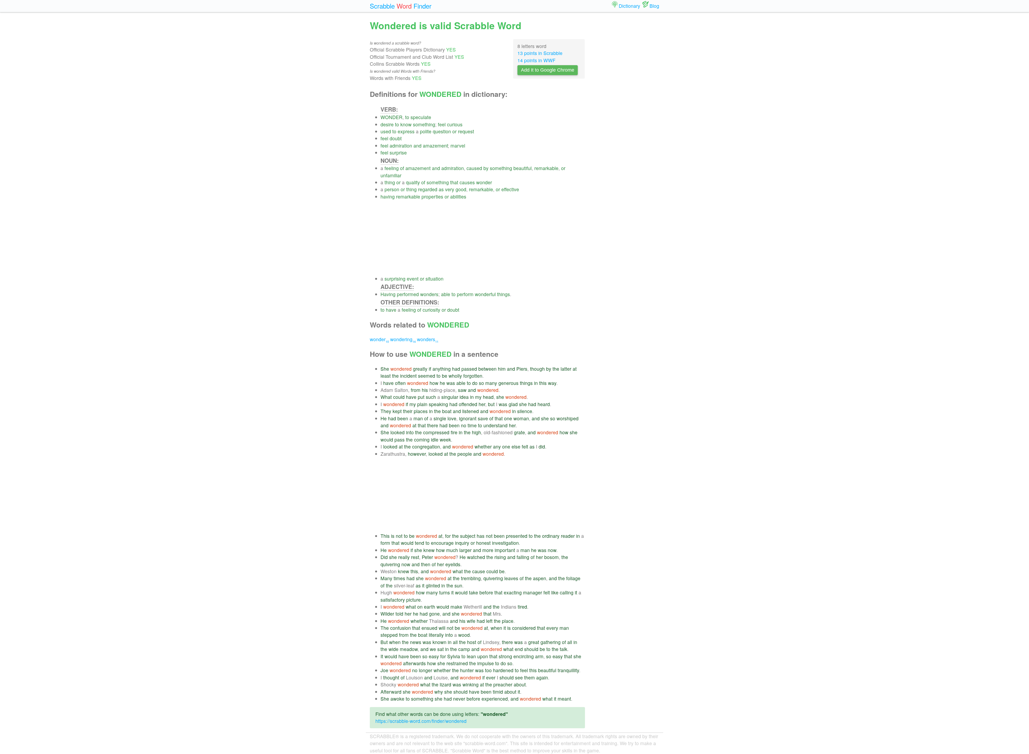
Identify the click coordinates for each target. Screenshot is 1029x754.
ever (490, 677)
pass (399, 439)
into (410, 432)
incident (408, 375)
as (441, 189)
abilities (458, 196)
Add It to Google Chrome (547, 70)
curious (455, 124)
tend (419, 542)
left (489, 620)
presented (516, 535)
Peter (427, 557)
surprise (398, 152)
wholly (455, 375)
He (384, 418)
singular (449, 396)
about (520, 684)
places (421, 411)
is (392, 535)
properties (432, 196)
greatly (420, 368)
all (455, 642)
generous (508, 383)
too (488, 670)
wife (471, 620)
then (425, 564)
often (400, 383)
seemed (426, 375)
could (399, 396)
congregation (426, 446)
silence (524, 411)
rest (415, 557)
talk (563, 649)
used (386, 131)
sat (440, 649)
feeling (392, 168)
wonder (484, 182)
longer (425, 670)
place (507, 620)
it (423, 585)
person (392, 189)
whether (483, 446)
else (516, 446)
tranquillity (568, 670)
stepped (389, 634)
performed (408, 294)
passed (469, 368)
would (387, 439)
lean (471, 656)
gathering (550, 642)
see (519, 677)
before (486, 592)
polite (425, 131)
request (466, 131)
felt (525, 446)
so (481, 383)
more (487, 550)
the (556, 368)
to (407, 117)
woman (521, 418)
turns (444, 592)
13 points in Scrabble (539, 53)
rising (500, 557)
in (536, 383)
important (505, 550)
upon (482, 656)
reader (568, 535)
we (433, 649)
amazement (435, 145)
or (454, 131)
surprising (395, 278)
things (503, 294)
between (487, 368)
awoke (397, 698)
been (402, 418)
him (502, 368)
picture (413, 599)
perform (465, 294)
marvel (457, 145)
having (388, 196)
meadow (409, 649)
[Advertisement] (483, 237)
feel (442, 124)
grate (519, 432)
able (445, 294)
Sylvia (453, 656)
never (459, 698)
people (464, 453)
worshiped (568, 418)
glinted (433, 585)
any (497, 446)
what (458, 571)
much (452, 550)
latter (566, 368)
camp (464, 649)
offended (468, 404)
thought (391, 677)
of (402, 168)
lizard (445, 684)
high (476, 432)
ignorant (467, 418)
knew (429, 550)
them (529, 677)
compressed (436, 432)
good (461, 189)
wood (464, 634)
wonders (429, 294)
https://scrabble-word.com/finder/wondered (421, 721)
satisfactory (393, 599)
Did (384, 557)
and (417, 145)
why (438, 691)
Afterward (391, 691)
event (413, 278)
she (500, 396)
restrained (457, 663)
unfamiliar (391, 175)
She (385, 368)
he (442, 383)
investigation (505, 542)
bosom (551, 557)
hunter (467, 670)
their (407, 411)
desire (387, 124)
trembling (471, 578)
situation (434, 278)
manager (532, 592)
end (519, 649)
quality (413, 182)
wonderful (485, 294)
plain (422, 404)
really (404, 557)
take (473, 592)
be (444, 375)
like (554, 592)
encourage (442, 542)
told (399, 613)
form (385, 542)
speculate (421, 117)
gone (434, 613)
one (508, 418)
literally (436, 634)
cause (478, 571)
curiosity (431, 309)
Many (386, 578)
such (431, 396)
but (491, 404)
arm (539, 656)
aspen (539, 578)
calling (566, 592)
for (448, 535)
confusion (400, 627)
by (486, 168)
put (421, 396)
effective (510, 189)
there (432, 425)
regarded (427, 189)
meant (564, 698)
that (454, 182)
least (386, 375)
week (445, 439)
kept (397, 411)
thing (390, 182)
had (456, 368)
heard (544, 404)
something (424, 124)
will (442, 627)
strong (505, 656)
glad (513, 404)
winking (471, 684)
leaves (511, 578)
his (425, 390)
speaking (438, 404)
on (420, 606)
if (430, 368)
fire (454, 432)
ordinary (551, 535)
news (415, 642)
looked (397, 432)
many (491, 383)
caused (474, 168)
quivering (390, 564)
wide (393, 649)
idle (434, 439)
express (406, 131)
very (449, 189)
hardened (503, 670)
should (531, 649)
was (450, 383)
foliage (573, 578)
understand (495, 425)
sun (458, 585)
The (385, 627)
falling (523, 557)
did (542, 446)
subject (467, 535)
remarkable (546, 168)
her (482, 404)
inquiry (462, 542)
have (391, 309)
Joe (384, 670)
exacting (513, 592)
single (440, 418)
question (442, 131)
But (384, 642)
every (552, 627)
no (463, 425)
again (542, 677)
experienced (495, 698)
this (543, 383)
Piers (521, 368)
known (439, 642)
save (483, 418)
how (434, 383)
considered (524, 627)
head (488, 396)
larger (465, 550)
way (552, 383)
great (533, 642)
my (478, 396)
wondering (403, 339)
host (471, 642)
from (415, 390)
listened (470, 411)
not (399, 535)
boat (447, 411)
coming (422, 439)
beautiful (522, 168)
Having (388, 294)
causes (467, 182)
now (552, 550)
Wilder (387, 613)
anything (442, 368)
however (417, 453)
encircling (523, 656)
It (382, 656)
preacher (502, 684)
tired (522, 606)
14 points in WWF (536, 60)
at (575, 368)
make (456, 606)
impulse (485, 663)
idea (464, 396)
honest (483, 542)
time (472, 425)
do (475, 383)
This (385, 535)
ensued (429, 627)
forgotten (472, 375)
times (399, 578)
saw (462, 390)
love (452, 418)
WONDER (391, 117)
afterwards (414, 663)
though (537, 368)
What (386, 396)
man (418, 418)
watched (476, 557)
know (406, 124)
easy (434, 656)
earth (429, 606)
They (386, 411)
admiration (401, 145)
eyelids (452, 564)
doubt (396, 138)
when (496, 627)
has (480, 535)
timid (498, 691)
